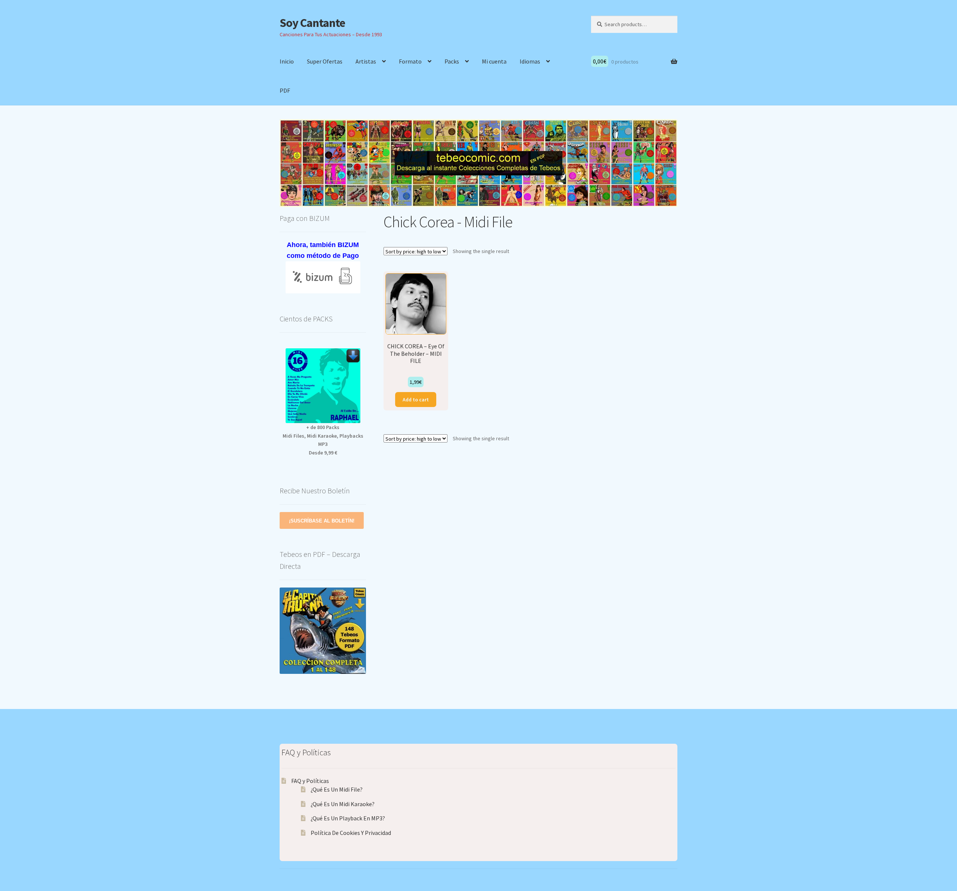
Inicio (287, 61)
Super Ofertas (324, 61)
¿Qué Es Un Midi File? (337, 789)
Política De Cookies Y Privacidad (351, 832)
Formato (410, 61)
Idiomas (530, 61)
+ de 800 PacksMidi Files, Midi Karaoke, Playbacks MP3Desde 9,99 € (323, 440)
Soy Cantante (312, 22)
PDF (285, 90)
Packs (451, 61)
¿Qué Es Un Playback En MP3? (348, 818)
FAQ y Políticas (310, 780)
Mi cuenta (494, 61)
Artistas (366, 61)
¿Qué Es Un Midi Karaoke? (343, 804)
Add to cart (416, 399)
